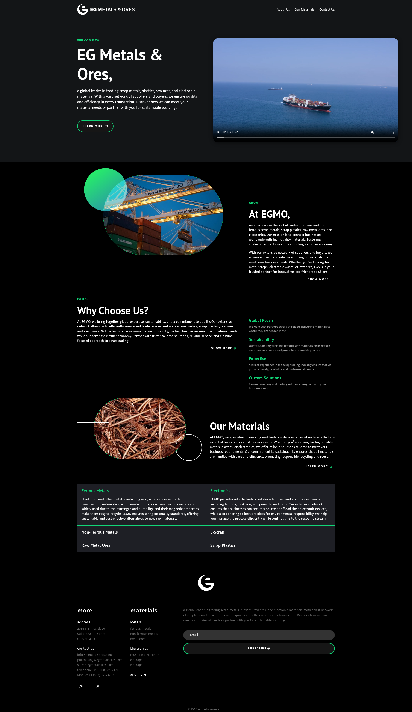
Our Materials (305, 9)
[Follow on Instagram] (80, 686)
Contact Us (327, 9)
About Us (283, 9)
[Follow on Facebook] (89, 686)
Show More (318, 279)
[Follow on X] (97, 686)
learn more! (317, 466)
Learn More (94, 126)
